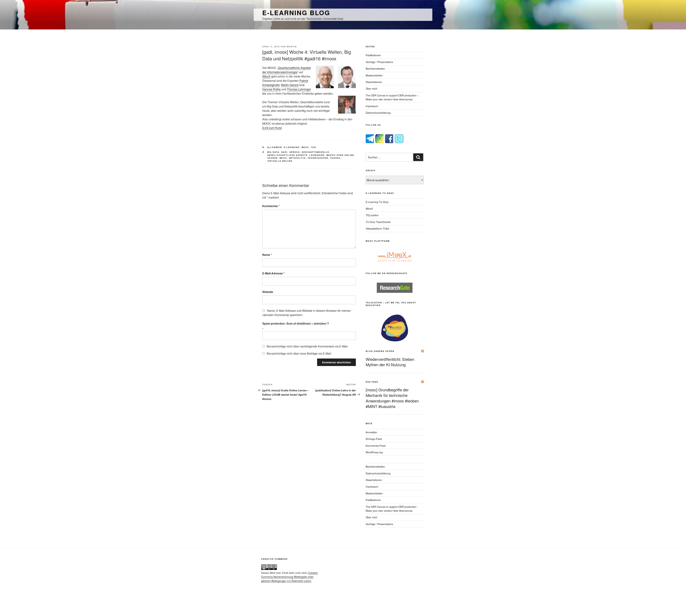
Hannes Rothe (271, 89)
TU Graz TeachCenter (378, 222)
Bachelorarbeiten (375, 68)
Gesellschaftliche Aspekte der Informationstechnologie (286, 70)
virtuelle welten (279, 161)
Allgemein (274, 147)
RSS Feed (372, 381)
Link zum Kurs (272, 128)
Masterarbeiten (374, 75)
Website (267, 292)
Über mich (371, 88)
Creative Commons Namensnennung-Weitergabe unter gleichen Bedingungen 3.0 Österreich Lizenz (289, 577)
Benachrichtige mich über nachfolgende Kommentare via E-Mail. (307, 346)
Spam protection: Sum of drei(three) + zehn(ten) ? (295, 323)
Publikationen (373, 55)
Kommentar (271, 206)
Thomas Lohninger (299, 89)
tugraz (335, 158)
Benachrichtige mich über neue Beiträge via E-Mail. (299, 353)
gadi (284, 152)
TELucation (372, 215)
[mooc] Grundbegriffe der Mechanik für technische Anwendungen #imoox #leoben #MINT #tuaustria (392, 398)
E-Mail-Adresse (273, 273)
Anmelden (371, 432)
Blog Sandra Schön (380, 351)
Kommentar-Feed (376, 445)
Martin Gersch (290, 85)
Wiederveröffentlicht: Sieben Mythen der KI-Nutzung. (390, 361)
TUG (313, 147)
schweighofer (318, 158)
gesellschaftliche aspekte (287, 155)
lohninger (317, 155)
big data (273, 152)
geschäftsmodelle (315, 152)
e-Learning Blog (296, 12)
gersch (294, 152)
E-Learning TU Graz (377, 202)
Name (267, 255)
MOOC (305, 147)
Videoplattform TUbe (377, 228)
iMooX (266, 76)
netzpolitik (297, 158)
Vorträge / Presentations (379, 62)
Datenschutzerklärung (378, 112)
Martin (292, 46)
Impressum (372, 106)
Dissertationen (374, 82)
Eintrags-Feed (374, 439)
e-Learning (292, 147)
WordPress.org (374, 452)
